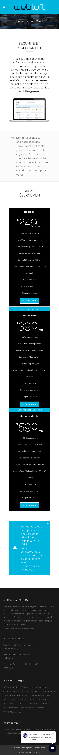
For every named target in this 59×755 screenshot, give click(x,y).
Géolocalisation (16, 695)
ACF (5, 687)
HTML (27, 695)
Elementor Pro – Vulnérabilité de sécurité (20, 664)
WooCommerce (10, 708)
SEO (24, 704)
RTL (20, 704)
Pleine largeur (10, 700)
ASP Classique (41, 687)
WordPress (8, 606)
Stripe (30, 704)
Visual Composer (42, 704)
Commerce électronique (14, 691)
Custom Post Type (35, 691)
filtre (5, 695)
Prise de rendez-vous (37, 700)
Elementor (50, 691)
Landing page (37, 695)
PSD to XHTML (10, 704)
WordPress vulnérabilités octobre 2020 (19, 645)
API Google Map (25, 687)
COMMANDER (29, 301)
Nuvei (48, 695)
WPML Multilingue (12, 712)
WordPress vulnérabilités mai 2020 (18, 655)
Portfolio (22, 700)
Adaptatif (12, 687)
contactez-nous (30, 551)
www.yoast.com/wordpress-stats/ (22, 628)
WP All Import (37, 708)
